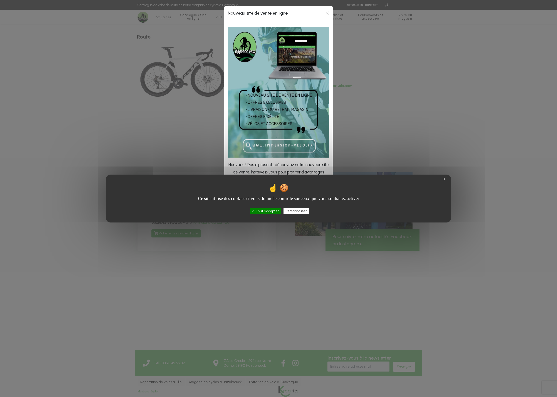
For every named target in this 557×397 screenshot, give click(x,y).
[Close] (327, 13)
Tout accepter (267, 211)
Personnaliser (296, 211)
